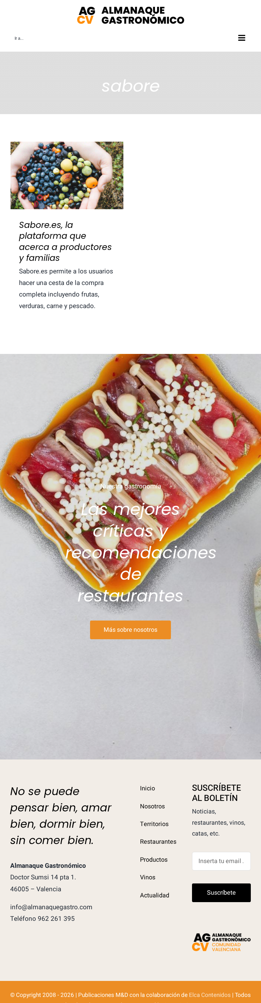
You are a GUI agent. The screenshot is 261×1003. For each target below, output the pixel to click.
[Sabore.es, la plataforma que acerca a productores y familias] (67, 175)
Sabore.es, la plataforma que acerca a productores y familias (67, 159)
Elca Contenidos (210, 995)
